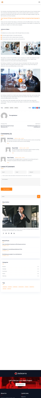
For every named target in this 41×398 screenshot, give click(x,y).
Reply (8, 143)
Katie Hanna (10, 138)
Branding (5, 286)
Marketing (20, 276)
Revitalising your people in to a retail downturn (33, 126)
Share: (30, 107)
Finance (20, 273)
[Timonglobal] (2, 2)
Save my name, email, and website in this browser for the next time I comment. (17, 175)
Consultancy (20, 271)
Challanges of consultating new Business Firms (12, 249)
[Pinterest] (37, 108)
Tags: (2, 107)
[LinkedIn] (39, 108)
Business (20, 266)
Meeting (11, 107)
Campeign (20, 269)
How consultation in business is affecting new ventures (14, 244)
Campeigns (6, 107)
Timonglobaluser (13, 115)
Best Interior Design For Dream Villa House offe (7, 126)
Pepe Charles (10, 157)
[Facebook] (33, 108)
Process (16, 107)
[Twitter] (35, 108)
